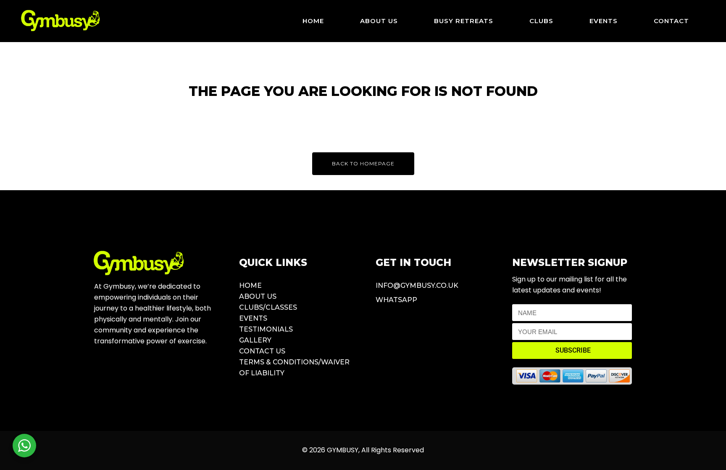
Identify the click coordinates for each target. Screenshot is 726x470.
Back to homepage (363, 163)
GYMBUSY (342, 450)
